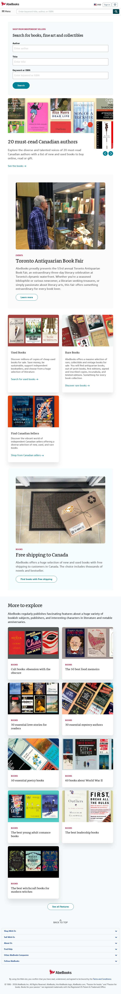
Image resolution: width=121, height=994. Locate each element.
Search (21, 85)
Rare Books (72, 353)
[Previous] (105, 153)
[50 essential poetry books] (33, 754)
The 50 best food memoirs (82, 669)
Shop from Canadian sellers (26, 455)
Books (19, 549)
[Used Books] (33, 330)
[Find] (116, 11)
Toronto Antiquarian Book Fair (50, 261)
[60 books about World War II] (87, 754)
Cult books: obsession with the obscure (30, 671)
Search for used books (23, 379)
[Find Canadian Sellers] (33, 411)
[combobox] (65, 11)
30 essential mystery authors (84, 725)
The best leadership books (82, 833)
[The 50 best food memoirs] (87, 643)
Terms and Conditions (102, 979)
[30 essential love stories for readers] (33, 698)
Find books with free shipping (36, 579)
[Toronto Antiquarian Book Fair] (60, 215)
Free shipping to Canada (42, 555)
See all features (60, 906)
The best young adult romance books (31, 835)
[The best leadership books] (87, 806)
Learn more (27, 297)
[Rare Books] (87, 330)
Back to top (60, 922)
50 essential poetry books (27, 781)
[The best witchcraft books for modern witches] (33, 862)
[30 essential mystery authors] (87, 698)
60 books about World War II (84, 781)
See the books (15, 166)
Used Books (18, 353)
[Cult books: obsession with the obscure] (33, 643)
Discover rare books (75, 385)
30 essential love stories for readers (29, 727)
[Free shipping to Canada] (60, 509)
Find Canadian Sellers (25, 434)
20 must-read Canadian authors (43, 142)
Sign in (107, 4)
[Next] (110, 153)
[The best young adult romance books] (33, 806)
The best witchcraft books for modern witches (30, 890)
